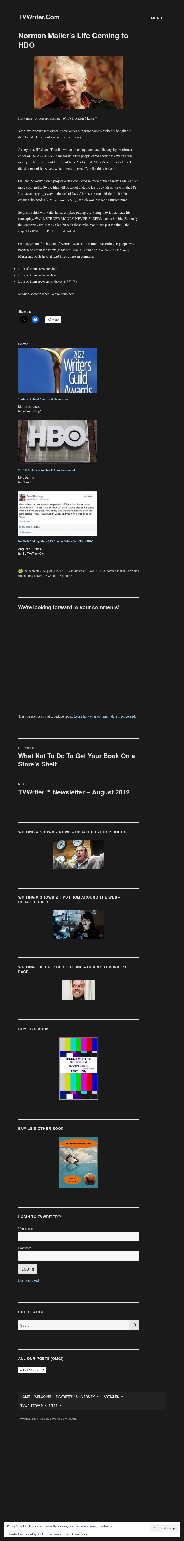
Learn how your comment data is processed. (105, 716)
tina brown (35, 575)
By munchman (76, 571)
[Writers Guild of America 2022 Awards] (81, 370)
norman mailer (116, 571)
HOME (25, 1396)
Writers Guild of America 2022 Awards (43, 399)
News (90, 571)
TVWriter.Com (39, 16)
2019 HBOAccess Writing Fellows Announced (46, 470)
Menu (156, 17)
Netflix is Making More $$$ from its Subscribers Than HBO (55, 541)
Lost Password (28, 1280)
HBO (102, 571)
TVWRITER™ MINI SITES (38, 1405)
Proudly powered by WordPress (58, 1419)
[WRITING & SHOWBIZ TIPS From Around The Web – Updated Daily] (78, 924)
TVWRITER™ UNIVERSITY (75, 1396)
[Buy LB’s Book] (78, 1068)
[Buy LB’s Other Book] (78, 1162)
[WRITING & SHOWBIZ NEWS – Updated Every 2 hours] (78, 854)
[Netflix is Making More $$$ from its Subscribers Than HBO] (81, 513)
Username (25, 1228)
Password (25, 1247)
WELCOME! (42, 1396)
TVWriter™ (65, 575)
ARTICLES (111, 1396)
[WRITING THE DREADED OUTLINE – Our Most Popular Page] (78, 990)
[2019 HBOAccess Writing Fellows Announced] (81, 442)
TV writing (49, 575)
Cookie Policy (79, 1534)
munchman (31, 571)
